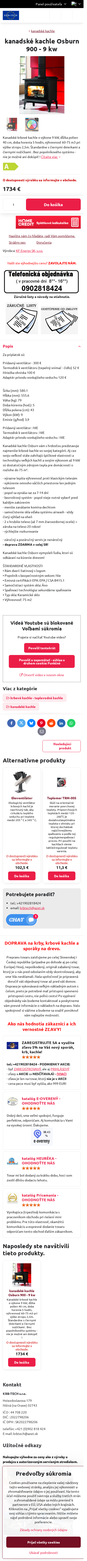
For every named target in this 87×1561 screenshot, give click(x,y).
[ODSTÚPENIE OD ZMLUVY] (59, 333)
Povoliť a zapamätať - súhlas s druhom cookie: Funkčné (42, 661)
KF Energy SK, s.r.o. (29, 250)
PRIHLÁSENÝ (60, 1069)
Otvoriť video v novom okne (43, 675)
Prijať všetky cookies (43, 1542)
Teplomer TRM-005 (61, 798)
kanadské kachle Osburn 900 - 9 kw (21, 1293)
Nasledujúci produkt (62, 746)
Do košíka (53, 204)
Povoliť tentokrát (41, 648)
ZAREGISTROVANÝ (27, 1069)
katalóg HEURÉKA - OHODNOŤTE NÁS (39, 1160)
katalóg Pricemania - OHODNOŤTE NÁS (40, 1197)
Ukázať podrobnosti (43, 1552)
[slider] (31, 1057)
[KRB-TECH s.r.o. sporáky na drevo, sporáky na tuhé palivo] (42, 1137)
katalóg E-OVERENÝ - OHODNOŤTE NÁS (41, 1100)
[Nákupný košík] (66, 15)
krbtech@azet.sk (32, 908)
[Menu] (78, 15)
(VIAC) (62, 1074)
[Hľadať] (55, 15)
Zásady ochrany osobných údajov (43, 1530)
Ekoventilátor (21, 798)
